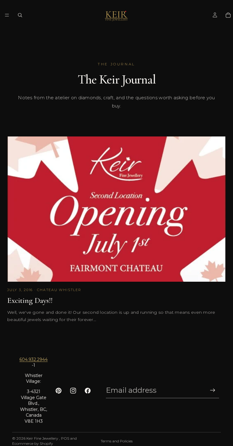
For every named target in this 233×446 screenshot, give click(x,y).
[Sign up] (212, 390)
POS (65, 438)
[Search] (20, 15)
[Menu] (7, 15)
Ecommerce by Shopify (32, 443)
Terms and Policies (117, 441)
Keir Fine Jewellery (42, 438)
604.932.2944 (33, 359)
